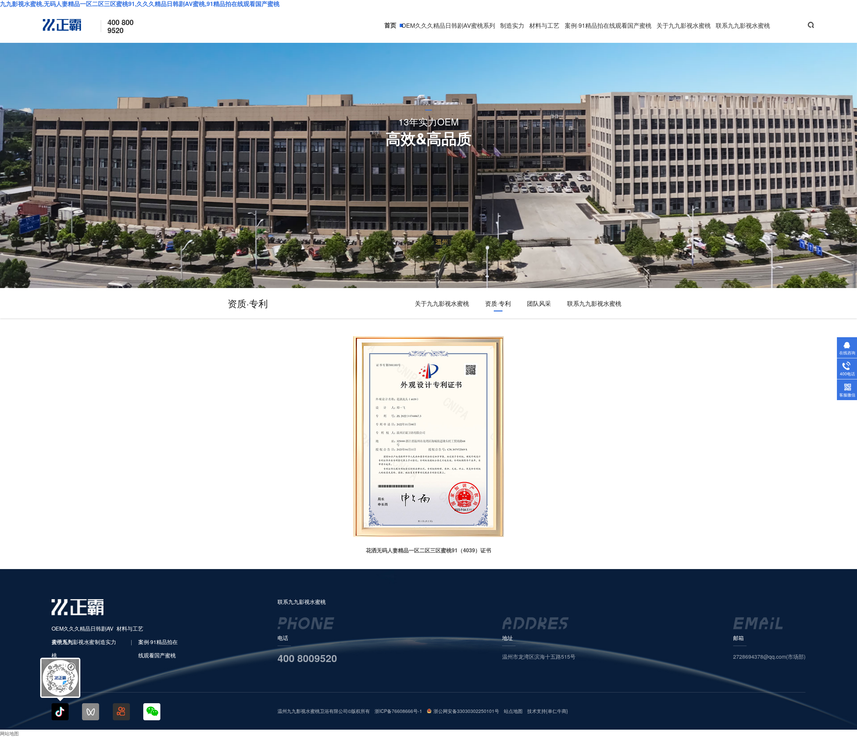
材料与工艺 (544, 25)
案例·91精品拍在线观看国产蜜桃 (608, 25)
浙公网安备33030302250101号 (466, 711)
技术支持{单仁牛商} (547, 711)
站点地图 (513, 711)
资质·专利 (498, 303)
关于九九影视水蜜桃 (683, 25)
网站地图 (9, 733)
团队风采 (539, 303)
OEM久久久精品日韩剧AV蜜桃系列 (448, 25)
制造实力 (512, 25)
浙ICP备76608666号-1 (398, 711)
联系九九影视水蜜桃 (743, 25)
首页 (390, 25)
